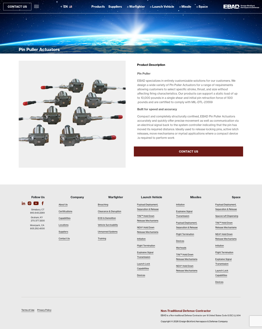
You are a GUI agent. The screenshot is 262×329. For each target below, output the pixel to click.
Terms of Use (27, 310)
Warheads (181, 247)
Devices (219, 282)
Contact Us (17, 6)
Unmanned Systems (107, 231)
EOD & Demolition (107, 218)
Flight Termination (224, 252)
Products (98, 6)
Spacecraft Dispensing (226, 216)
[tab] (151, 65)
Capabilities (64, 218)
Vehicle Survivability (108, 225)
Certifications (65, 211)
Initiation (219, 245)
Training (102, 238)
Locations (63, 225)
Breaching (103, 204)
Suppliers (115, 6)
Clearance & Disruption (109, 211)
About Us (63, 204)
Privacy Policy (44, 310)
